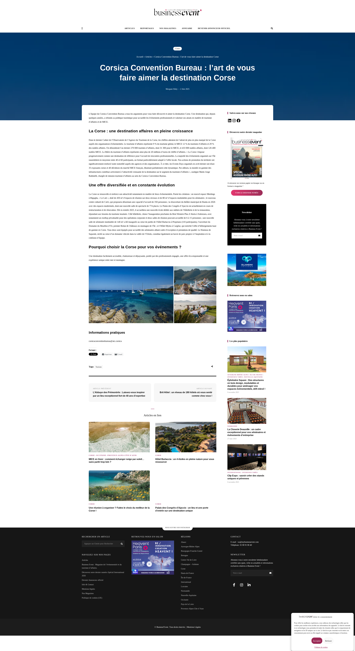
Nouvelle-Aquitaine (253, 377)
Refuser (328, 641)
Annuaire (187, 28)
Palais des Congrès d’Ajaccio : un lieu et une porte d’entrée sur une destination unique (181, 509)
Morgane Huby (172, 89)
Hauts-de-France (187, 573)
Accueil (139, 57)
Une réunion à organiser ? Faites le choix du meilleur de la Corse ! (119, 509)
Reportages (147, 28)
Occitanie (101, 455)
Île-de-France (256, 375)
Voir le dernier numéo (246, 193)
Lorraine (184, 586)
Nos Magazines (88, 593)
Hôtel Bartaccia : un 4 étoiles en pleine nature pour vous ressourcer (184, 460)
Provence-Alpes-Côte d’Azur (192, 609)
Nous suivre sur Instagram (177, 527)
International (234, 472)
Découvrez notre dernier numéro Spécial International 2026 (103, 574)
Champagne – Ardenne (190, 564)
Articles (130, 28)
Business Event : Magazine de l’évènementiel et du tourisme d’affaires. (102, 566)
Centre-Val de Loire (188, 560)
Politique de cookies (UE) (92, 598)
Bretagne (184, 555)
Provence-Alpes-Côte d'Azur (122, 455)
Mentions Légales (194, 627)
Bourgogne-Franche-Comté (191, 551)
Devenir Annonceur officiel (214, 28)
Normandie (232, 426)
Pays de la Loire (187, 604)
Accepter (317, 641)
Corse (177, 49)
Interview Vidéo (235, 377)
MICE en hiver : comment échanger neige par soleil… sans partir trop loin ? (116, 460)
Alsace (183, 542)
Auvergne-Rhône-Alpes (238, 375)
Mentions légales (88, 589)
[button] (131, 294)
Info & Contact (88, 585)
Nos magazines (167, 28)
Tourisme (99, 367)
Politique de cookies (321, 647)
